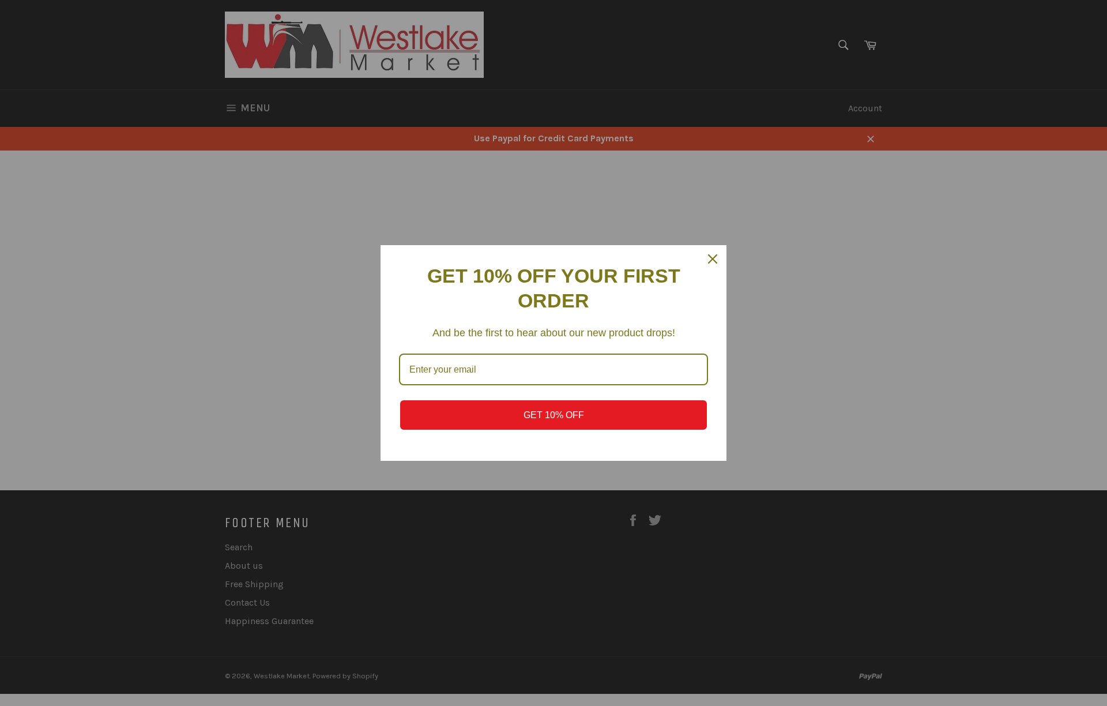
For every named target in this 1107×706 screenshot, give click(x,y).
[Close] (712, 259)
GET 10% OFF (554, 415)
